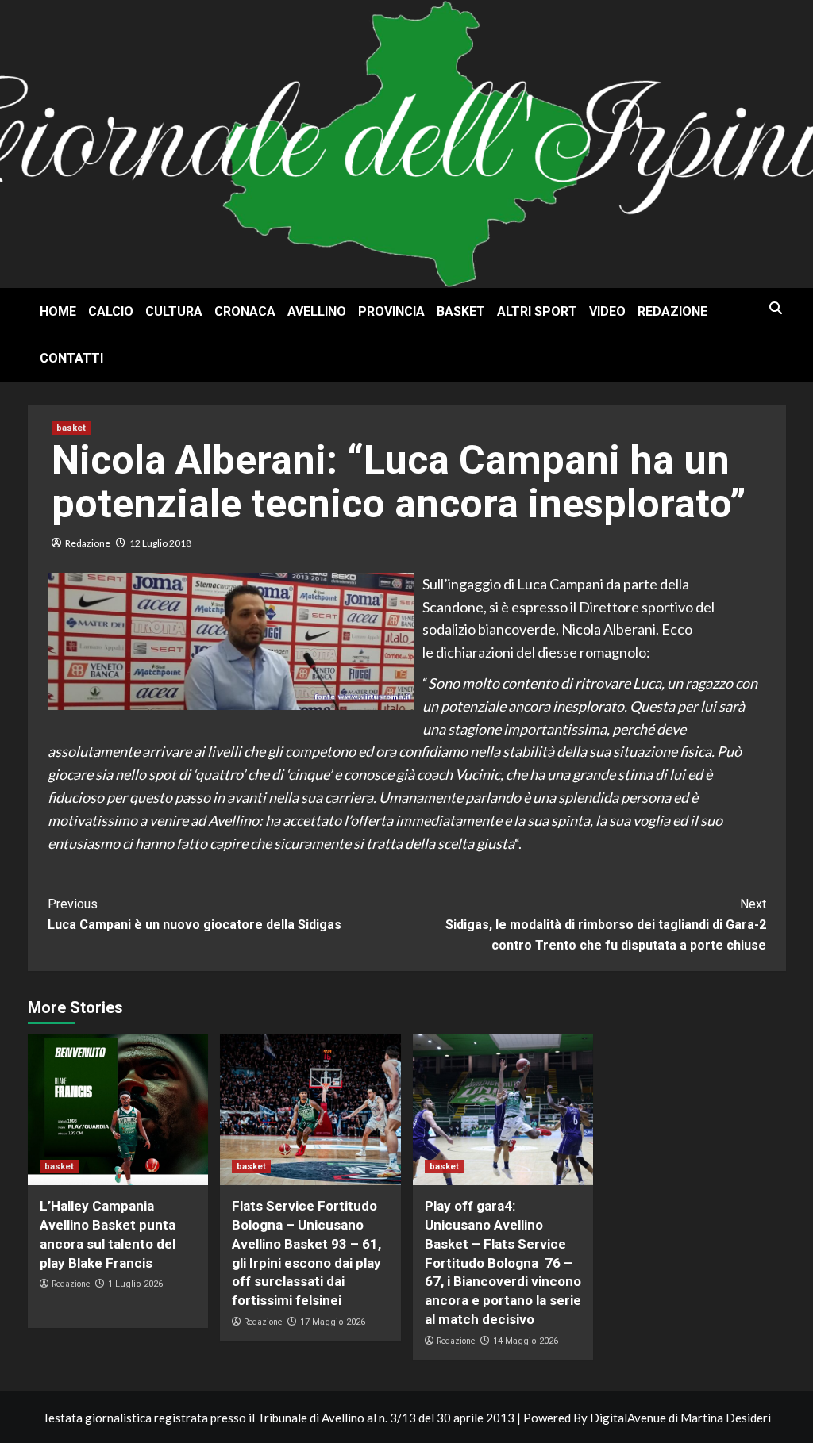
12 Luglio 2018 (160, 543)
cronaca (244, 311)
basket (461, 311)
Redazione (672, 311)
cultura (173, 311)
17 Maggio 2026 (332, 1322)
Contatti (71, 358)
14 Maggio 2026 (525, 1341)
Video (607, 311)
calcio (110, 311)
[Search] (776, 308)
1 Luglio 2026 (135, 1284)
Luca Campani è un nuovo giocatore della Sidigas (194, 914)
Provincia (391, 311)
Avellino (316, 311)
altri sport (537, 311)
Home (58, 311)
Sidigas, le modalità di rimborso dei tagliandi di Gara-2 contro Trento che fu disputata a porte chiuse (605, 924)
